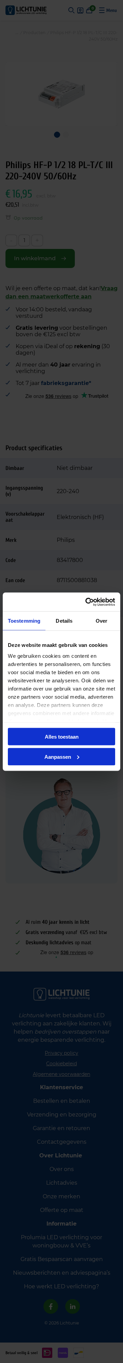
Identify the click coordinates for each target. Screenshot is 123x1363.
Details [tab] (64, 621)
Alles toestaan (62, 737)
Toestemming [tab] (24, 621)
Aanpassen (57, 756)
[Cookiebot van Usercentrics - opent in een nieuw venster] (86, 601)
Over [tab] (101, 621)
